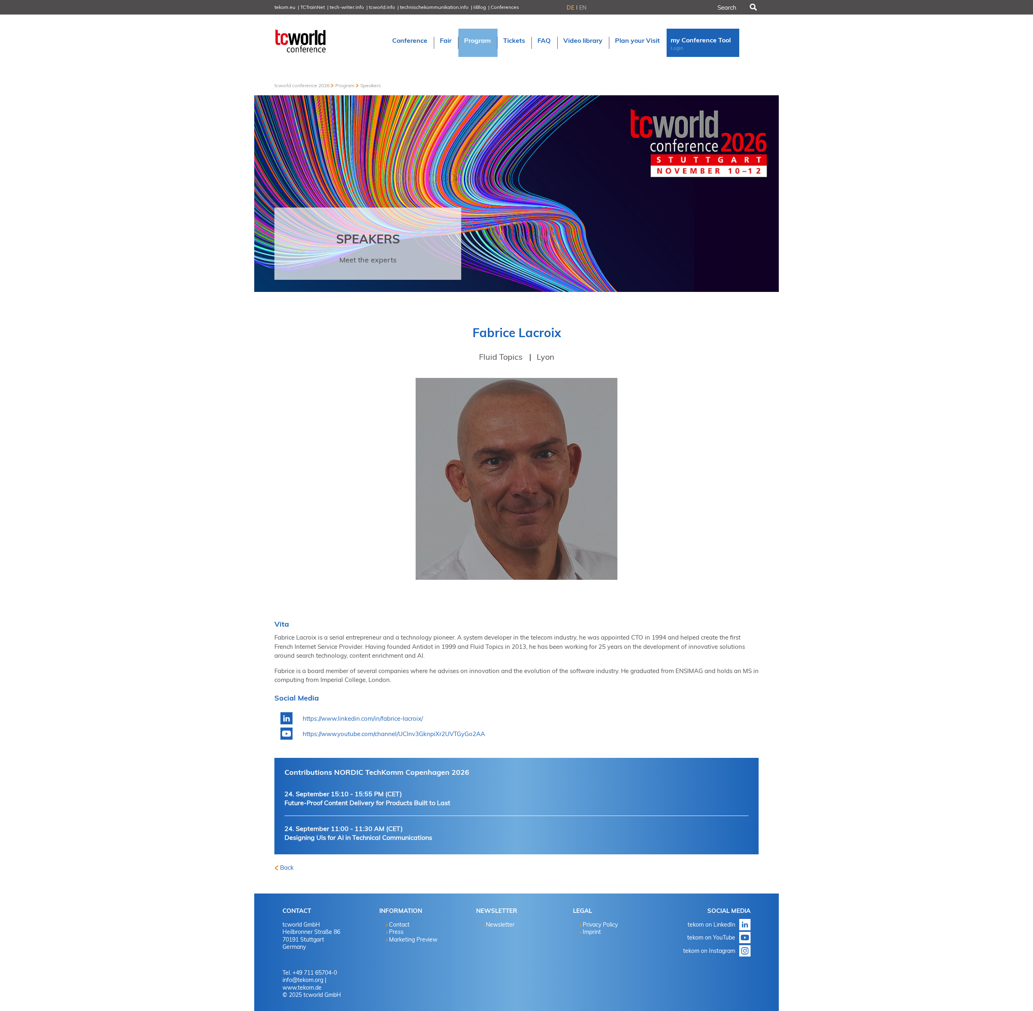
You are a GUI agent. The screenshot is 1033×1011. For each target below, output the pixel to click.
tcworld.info (382, 7)
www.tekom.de (302, 987)
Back (287, 867)
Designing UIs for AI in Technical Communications (358, 833)
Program (345, 85)
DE (570, 7)
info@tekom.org (302, 980)
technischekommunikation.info (434, 7)
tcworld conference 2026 (302, 85)
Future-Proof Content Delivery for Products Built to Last (367, 798)
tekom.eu (284, 7)
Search (752, 7)
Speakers (370, 85)
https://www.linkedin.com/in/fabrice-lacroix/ (363, 718)
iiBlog (479, 7)
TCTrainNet (312, 7)
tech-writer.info (347, 7)
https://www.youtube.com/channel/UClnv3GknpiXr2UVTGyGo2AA (394, 734)
